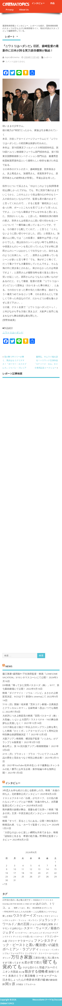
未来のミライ (16, 975)
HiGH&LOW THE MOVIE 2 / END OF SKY (19, 904)
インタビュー (38, 3)
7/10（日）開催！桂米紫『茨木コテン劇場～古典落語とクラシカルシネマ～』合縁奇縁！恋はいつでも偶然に (30, 708)
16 (6, 873)
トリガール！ (38, 936)
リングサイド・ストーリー (37, 953)
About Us (24, 9)
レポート (10, 36)
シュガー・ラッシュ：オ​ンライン (23, 920)
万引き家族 (22, 957)
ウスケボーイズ (24, 915)
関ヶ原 (10, 983)
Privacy (10, 9)
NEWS (8, 666)
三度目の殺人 (40, 957)
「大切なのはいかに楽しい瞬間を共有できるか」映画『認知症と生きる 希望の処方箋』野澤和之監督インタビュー (30, 836)
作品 (52, 3)
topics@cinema (12, 57)
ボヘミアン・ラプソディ (20, 949)
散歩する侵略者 (36, 971)
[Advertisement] (31, 512)
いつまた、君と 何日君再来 (29, 908)
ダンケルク (47, 933)
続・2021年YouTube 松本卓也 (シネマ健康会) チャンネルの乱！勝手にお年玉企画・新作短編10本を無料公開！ (31, 769)
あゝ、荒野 (12, 908)
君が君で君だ (33, 962)
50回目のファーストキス (43, 900)
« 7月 (4, 884)
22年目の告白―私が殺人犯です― (17, 900)
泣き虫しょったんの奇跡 (17, 979)
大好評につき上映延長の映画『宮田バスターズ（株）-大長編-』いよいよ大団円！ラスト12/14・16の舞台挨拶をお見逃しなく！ (30, 719)
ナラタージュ (25, 941)
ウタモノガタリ (43, 916)
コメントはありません (15, 61)
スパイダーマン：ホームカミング (28, 933)
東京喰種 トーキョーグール (41, 975)
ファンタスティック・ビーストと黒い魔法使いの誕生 (30, 942)
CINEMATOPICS (15, 4)
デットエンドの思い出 (23, 936)
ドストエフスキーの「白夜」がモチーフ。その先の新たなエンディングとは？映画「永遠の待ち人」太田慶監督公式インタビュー (30, 802)
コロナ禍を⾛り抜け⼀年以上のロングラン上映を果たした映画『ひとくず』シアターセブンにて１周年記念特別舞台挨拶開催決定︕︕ (30, 731)
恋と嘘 (21, 972)
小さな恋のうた (31, 967)
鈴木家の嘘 (38, 979)
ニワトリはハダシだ (12, 332)
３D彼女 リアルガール (26, 984)
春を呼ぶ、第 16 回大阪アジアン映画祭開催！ (26, 746)
